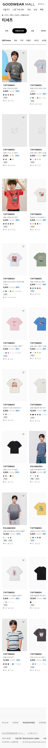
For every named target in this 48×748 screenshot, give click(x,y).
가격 (21, 40)
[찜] (23, 53)
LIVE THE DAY (18, 9)
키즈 (41, 9)
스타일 (44, 40)
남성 (35, 9)
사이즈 (36, 40)
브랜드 (28, 40)
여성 (29, 9)
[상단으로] (33, 742)
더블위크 (6, 9)
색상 (15, 40)
